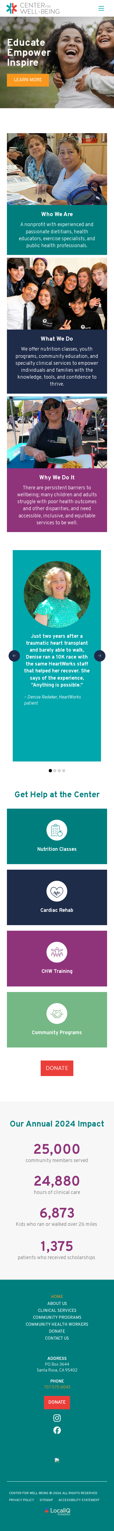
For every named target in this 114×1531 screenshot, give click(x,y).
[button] (101, 8)
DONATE (57, 1402)
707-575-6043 (57, 1387)
